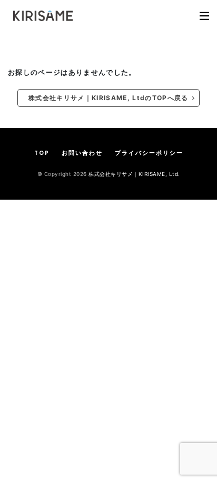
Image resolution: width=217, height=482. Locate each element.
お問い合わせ (82, 153)
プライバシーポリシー (149, 153)
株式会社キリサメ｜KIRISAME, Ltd (133, 173)
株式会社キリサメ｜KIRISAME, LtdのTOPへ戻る (108, 98)
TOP (42, 153)
